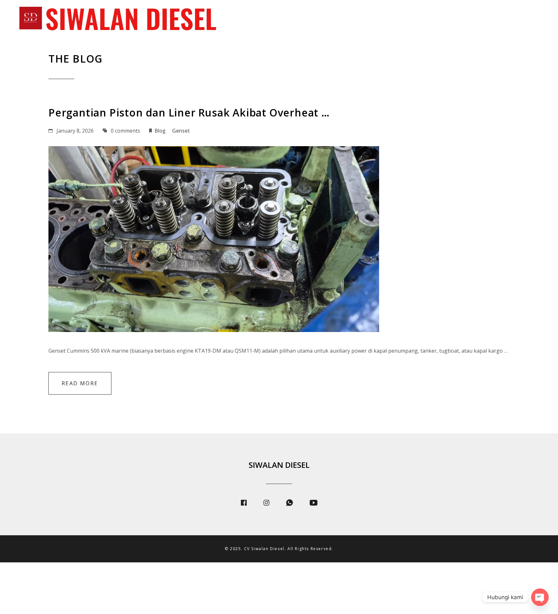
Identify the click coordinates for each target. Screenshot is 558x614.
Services (419, 19)
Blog (494, 19)
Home (351, 19)
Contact (529, 19)
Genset (181, 130)
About (384, 19)
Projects (459, 19)
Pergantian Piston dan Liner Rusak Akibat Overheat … (189, 112)
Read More (80, 383)
